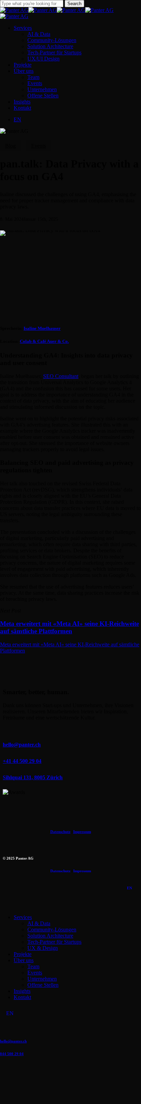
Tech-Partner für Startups (54, 942)
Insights (22, 991)
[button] (22, 745)
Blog (10, 146)
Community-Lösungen (51, 929)
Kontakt (22, 997)
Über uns (24, 960)
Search (74, 3)
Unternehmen (42, 979)
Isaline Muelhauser (42, 328)
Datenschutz (60, 832)
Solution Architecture (50, 936)
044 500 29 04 (12, 1054)
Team (33, 966)
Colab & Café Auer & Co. (44, 341)
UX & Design (42, 948)
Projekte (22, 954)
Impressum (82, 832)
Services (23, 917)
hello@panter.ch (13, 1041)
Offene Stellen (43, 985)
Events (38, 146)
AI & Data (38, 923)
